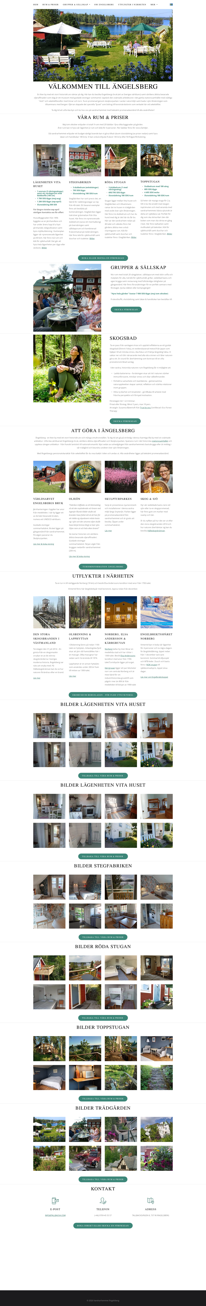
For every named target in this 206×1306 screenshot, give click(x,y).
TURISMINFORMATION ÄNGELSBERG (103, 566)
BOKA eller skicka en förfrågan (103, 258)
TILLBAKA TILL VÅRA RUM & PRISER (103, 775)
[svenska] (171, 4)
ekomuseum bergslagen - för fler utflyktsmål (103, 695)
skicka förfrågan (126, 309)
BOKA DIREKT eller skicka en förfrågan (103, 1225)
